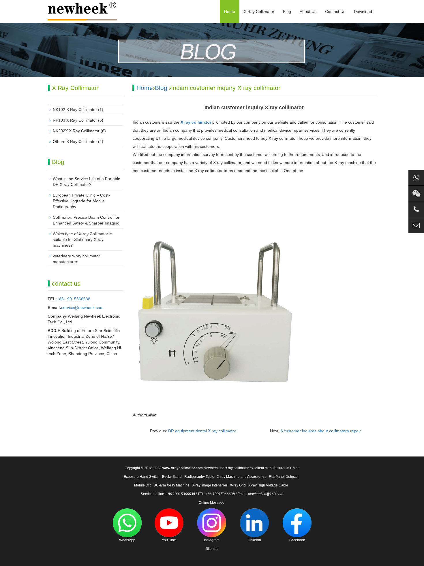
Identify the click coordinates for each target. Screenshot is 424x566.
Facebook (297, 540)
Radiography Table (199, 477)
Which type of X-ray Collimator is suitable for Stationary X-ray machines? (82, 239)
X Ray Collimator (259, 11)
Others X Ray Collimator (75, 141)
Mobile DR (142, 485)
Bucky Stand (172, 477)
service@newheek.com (82, 307)
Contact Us (335, 11)
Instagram (211, 540)
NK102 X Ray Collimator (75, 109)
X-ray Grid (238, 485)
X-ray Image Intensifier (209, 485)
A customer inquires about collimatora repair (320, 431)
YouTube (169, 540)
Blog (287, 11)
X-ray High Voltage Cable (268, 485)
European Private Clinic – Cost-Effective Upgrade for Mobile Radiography (81, 201)
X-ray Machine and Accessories (241, 477)
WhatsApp (127, 540)
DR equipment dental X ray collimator (202, 431)
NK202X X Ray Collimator (76, 131)
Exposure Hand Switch (142, 477)
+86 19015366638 (73, 299)
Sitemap (212, 549)
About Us (308, 11)
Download (363, 11)
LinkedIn (254, 540)
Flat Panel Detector (284, 477)
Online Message (211, 503)
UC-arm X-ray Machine (171, 485)
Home (229, 11)
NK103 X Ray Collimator (75, 120)
